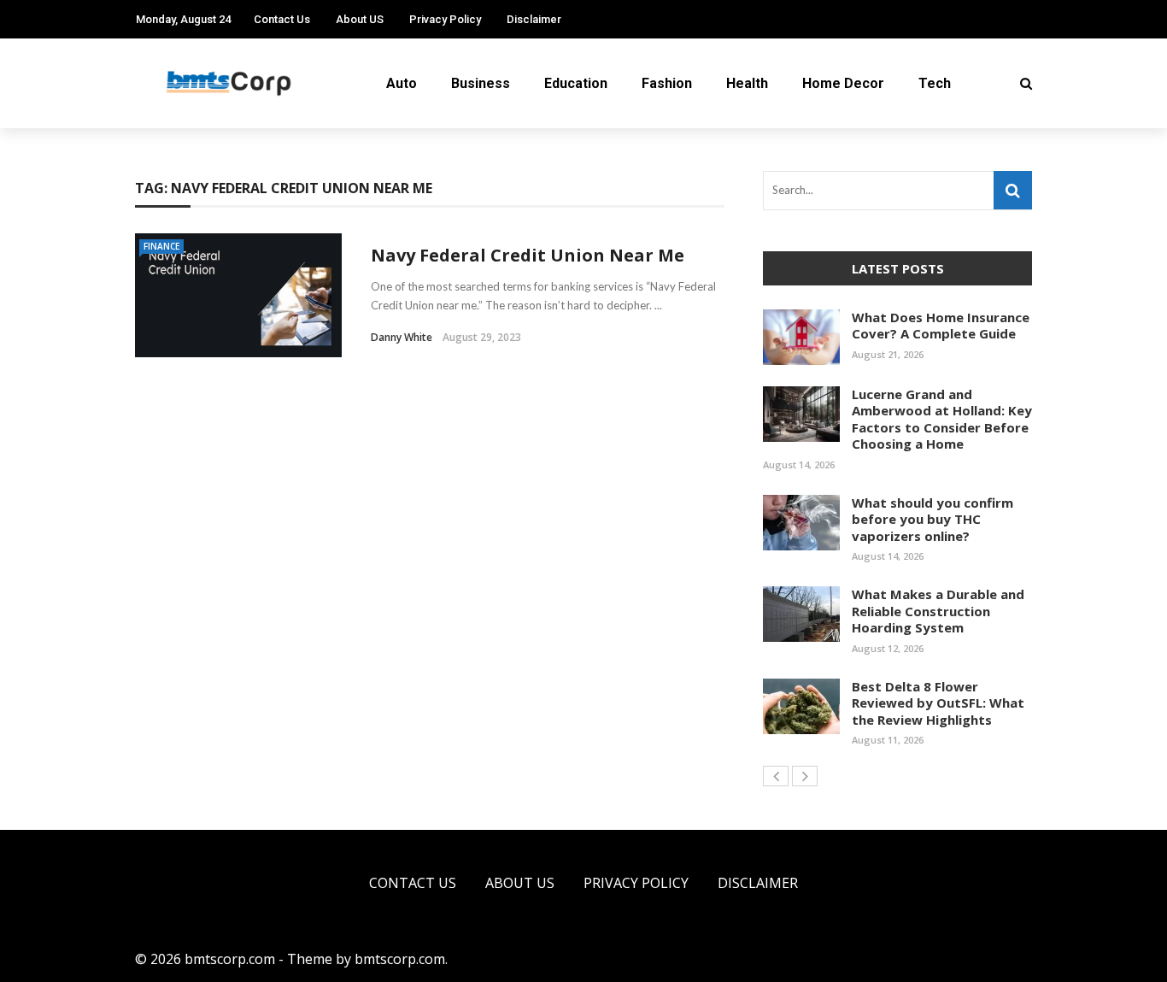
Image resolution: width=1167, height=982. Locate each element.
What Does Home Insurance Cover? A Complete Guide (940, 326)
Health (747, 83)
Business (480, 83)
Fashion (667, 83)
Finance (161, 246)
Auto (401, 83)
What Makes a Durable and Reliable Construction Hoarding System (938, 610)
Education (575, 83)
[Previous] (776, 776)
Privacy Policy (445, 19)
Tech (934, 83)
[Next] (805, 776)
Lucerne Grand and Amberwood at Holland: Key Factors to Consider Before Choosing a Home (942, 419)
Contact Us (282, 19)
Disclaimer (534, 19)
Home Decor (843, 83)
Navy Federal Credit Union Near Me (527, 255)
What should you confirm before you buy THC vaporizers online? (932, 519)
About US (360, 19)
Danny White (401, 337)
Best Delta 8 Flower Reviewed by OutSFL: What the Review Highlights (938, 703)
